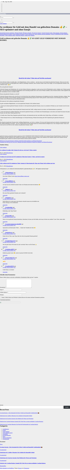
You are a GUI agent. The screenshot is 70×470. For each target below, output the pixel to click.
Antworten (5, 178)
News (4, 436)
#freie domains (56, 33)
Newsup (20, 468)
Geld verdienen (3, 23)
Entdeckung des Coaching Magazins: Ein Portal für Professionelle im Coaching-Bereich (19, 424)
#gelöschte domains (20, 35)
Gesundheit (5, 434)
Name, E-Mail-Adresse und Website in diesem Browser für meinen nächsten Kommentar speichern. (23, 297)
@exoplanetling (8, 207)
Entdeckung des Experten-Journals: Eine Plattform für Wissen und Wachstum (16, 418)
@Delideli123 (8, 197)
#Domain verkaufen (27, 33)
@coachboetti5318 (9, 266)
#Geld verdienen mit (29, 34)
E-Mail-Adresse (4, 292)
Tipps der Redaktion (7, 437)
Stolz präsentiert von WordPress (7, 468)
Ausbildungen (6, 429)
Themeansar (26, 468)
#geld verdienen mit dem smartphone (42, 34)
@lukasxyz (7, 189)
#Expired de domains (36, 33)
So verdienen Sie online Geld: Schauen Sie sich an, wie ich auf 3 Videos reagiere (18, 150)
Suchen (1, 405)
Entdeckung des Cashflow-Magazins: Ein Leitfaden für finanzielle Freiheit (16, 415)
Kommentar (3, 287)
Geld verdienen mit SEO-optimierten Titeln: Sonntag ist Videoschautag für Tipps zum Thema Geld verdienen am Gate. (27, 163)
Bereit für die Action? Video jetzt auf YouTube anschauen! (35, 78)
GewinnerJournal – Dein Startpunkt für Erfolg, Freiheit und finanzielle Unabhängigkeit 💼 (19, 412)
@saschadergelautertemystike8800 (13, 224)
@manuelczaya (8, 232)
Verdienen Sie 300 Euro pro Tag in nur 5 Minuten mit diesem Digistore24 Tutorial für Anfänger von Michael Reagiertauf (26, 142)
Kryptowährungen (7, 435)
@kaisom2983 (8, 215)
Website (1, 294)
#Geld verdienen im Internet (18, 34)
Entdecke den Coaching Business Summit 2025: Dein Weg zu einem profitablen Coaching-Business (21, 421)
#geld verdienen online (10, 35)
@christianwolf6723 (9, 249)
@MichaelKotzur (9, 172)
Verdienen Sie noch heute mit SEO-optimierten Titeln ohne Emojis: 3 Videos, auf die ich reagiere (22, 156)
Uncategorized (6, 439)
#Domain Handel (18, 33)
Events (4, 430)
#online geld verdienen (29, 35)
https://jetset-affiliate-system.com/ (22, 176)
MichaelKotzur (9, 152)
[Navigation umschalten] (0, 16)
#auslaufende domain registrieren (7, 33)
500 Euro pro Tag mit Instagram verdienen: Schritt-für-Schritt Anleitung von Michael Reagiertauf (21, 140)
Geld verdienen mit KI (7, 432)
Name (1, 289)
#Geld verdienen (63, 33)
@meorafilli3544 (9, 181)
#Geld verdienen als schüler (6, 34)
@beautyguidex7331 (10, 257)
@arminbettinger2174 (10, 240)
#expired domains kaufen (47, 33)
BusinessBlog (3, 13)
